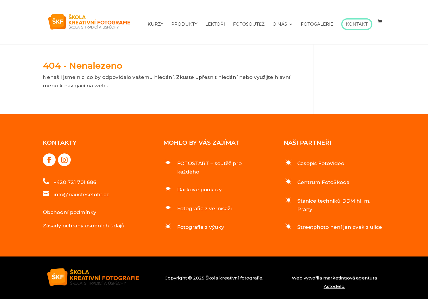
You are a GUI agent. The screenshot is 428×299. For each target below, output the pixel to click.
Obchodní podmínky (69, 212)
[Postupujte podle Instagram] (64, 159)
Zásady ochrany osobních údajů (84, 226)
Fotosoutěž (249, 24)
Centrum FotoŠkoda (323, 182)
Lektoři (215, 24)
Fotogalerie (317, 24)
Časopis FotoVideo (320, 163)
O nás (280, 24)
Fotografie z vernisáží (204, 208)
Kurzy (155, 24)
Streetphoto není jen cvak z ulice (339, 227)
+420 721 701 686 (75, 182)
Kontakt (357, 24)
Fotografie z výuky (200, 227)
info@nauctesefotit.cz (81, 194)
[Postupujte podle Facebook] (49, 159)
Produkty (184, 24)
